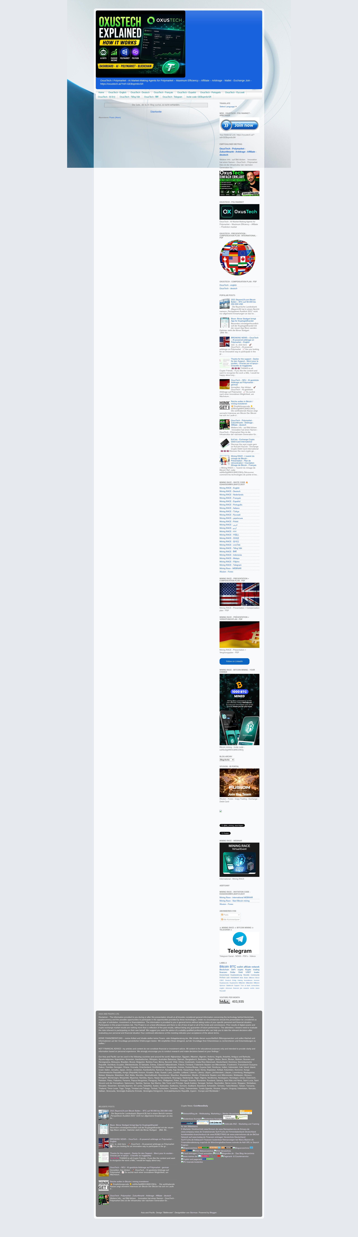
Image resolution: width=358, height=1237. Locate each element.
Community (255, 975)
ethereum (229, 988)
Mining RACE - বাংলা (228, 531)
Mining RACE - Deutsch (230, 491)
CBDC (222, 980)
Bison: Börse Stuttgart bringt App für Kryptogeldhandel (243, 320)
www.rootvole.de (234, 1142)
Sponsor (222, 985)
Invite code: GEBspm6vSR (199, 97)
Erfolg (234, 980)
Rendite (246, 975)
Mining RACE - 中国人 (229, 535)
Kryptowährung (236, 975)
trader (256, 972)
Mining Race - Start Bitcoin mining (234, 901)
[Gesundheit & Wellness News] (226, 1148)
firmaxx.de (244, 1129)
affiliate (247, 966)
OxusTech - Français (163, 92)
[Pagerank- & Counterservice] (235, 1156)
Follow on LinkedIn (234, 661)
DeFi (233, 970)
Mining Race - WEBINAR (230, 568)
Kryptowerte (234, 983)
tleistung (196, 1142)
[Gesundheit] (215, 1148)
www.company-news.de (191, 1132)
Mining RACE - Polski (229, 521)
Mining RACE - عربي (229, 525)
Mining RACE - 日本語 (229, 538)
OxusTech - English (117, 92)
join (241, 988)
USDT (248, 972)
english (222, 988)
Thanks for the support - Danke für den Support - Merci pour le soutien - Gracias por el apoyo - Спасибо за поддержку (245, 362)
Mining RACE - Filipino (229, 562)
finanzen (223, 972)
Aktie (241, 977)
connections (255, 985)
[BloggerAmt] (189, 1148)
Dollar (232, 972)
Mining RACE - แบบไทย (230, 545)
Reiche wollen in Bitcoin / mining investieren (242, 402)
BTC (233, 966)
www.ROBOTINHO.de (219, 1134)
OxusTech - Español (186, 92)
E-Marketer (186, 1129)
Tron (242, 985)
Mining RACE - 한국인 (229, 541)
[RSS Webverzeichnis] (203, 1151)
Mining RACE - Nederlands (231, 495)
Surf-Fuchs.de (221, 1132)
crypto (240, 970)
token (257, 988)
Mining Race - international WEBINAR (236, 897)
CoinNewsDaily (201, 1106)
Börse (257, 977)
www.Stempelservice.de (229, 1129)
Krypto (248, 970)
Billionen (252, 977)
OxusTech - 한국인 (106, 97)
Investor (256, 980)
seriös (252, 988)
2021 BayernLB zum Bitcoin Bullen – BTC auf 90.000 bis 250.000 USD (243, 302)
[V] (221, 811)
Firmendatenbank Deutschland (242, 1132)
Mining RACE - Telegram (231, 565)
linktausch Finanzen (203, 1140)
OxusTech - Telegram (172, 97)
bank (248, 985)
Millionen (256, 983)
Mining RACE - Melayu (230, 558)
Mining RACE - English (230, 488)
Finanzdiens (186, 1142)
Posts (225, 915)
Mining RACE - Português (231, 505)
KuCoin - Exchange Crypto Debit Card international (243, 440)
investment (235, 978)
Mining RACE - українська (231, 518)
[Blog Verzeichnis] (203, 1148)
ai (245, 985)
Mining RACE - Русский (230, 515)
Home (101, 92)
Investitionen (248, 980)
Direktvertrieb (197, 1129)
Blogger (213, 1213)
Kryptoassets (224, 983)
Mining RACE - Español (230, 501)
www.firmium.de (211, 1129)
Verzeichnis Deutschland (234, 1137)
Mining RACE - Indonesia (231, 555)
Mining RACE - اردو (228, 528)
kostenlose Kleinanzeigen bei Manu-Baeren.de (233, 1140)
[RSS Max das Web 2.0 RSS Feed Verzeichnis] (189, 1156)
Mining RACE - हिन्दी (228, 552)
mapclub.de (205, 1142)
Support (237, 985)
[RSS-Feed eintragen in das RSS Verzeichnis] (186, 1151)
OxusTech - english (228, 285)
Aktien (246, 977)
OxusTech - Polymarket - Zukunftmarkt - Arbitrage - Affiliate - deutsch (238, 151)
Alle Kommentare (231, 920)
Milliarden (242, 983)
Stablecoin (229, 985)
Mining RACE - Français (230, 498)
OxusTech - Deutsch (140, 92)
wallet (240, 966)
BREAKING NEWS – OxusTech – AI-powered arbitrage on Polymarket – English (244, 340)
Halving (240, 980)
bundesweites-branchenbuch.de (195, 1134)
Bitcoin (224, 966)
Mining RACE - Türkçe (229, 511)
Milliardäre (249, 983)
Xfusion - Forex (226, 572)
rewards (246, 988)
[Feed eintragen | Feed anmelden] (197, 1153)
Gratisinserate (208, 1132)
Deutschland (224, 975)
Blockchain (224, 970)
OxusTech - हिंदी (151, 97)
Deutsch (228, 980)
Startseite (156, 111)
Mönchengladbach (219, 1142)
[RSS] (216, 1153)
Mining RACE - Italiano (230, 508)
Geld (240, 972)
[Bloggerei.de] (203, 1156)
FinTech (223, 978)
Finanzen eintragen (214, 1137)
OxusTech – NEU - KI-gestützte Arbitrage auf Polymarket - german (245, 382)
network (255, 966)
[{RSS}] (251, 1148)
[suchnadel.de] (189, 1124)
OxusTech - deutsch (228, 288)
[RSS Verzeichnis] (222, 1151)
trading (256, 970)
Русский (222, 991)
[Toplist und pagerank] (191, 1159)
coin (228, 978)
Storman (194, 1213)
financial (236, 988)
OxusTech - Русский (234, 92)
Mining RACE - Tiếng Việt (231, 548)
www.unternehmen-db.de (241, 1134)
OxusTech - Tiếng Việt (130, 97)
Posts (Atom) (115, 117)
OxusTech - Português (210, 92)
